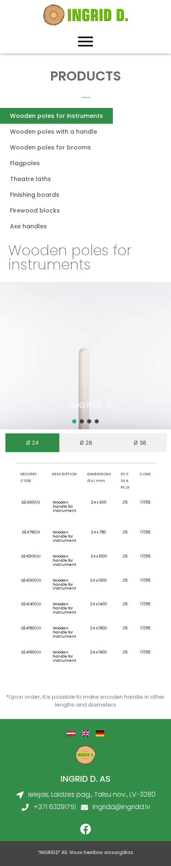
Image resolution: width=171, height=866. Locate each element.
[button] (74, 421)
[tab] (32, 443)
